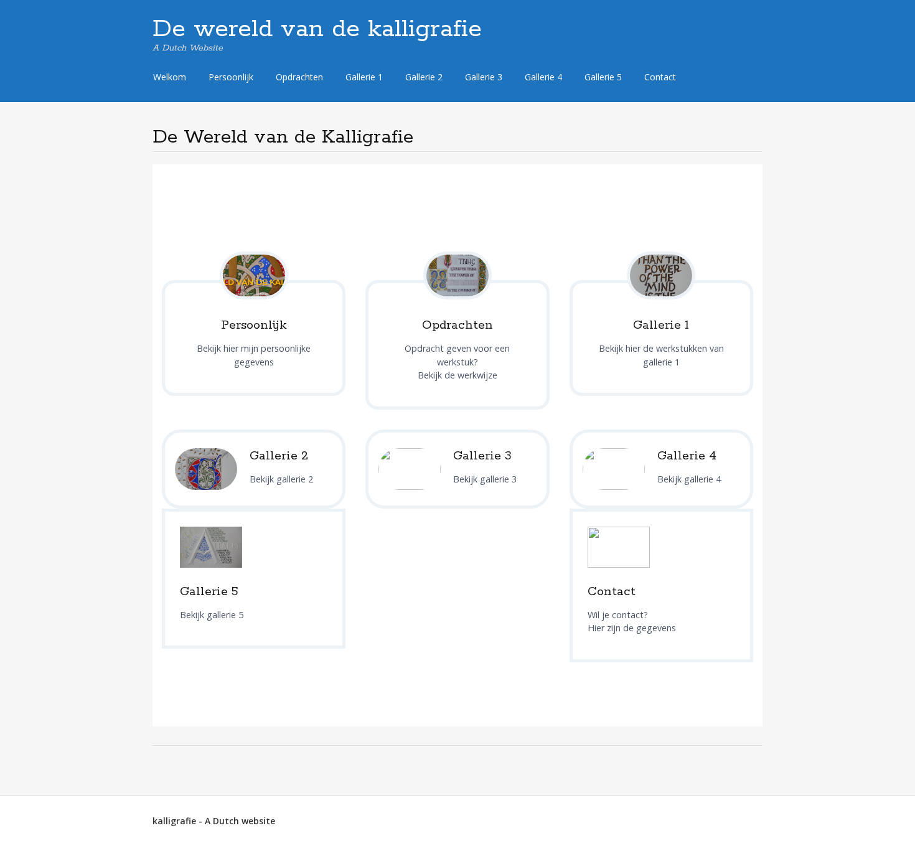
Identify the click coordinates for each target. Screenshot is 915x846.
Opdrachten (299, 77)
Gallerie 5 (603, 77)
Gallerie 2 (424, 77)
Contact (660, 77)
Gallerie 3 (483, 77)
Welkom (169, 77)
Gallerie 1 (364, 77)
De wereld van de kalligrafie (317, 29)
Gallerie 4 (543, 77)
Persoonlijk (231, 77)
